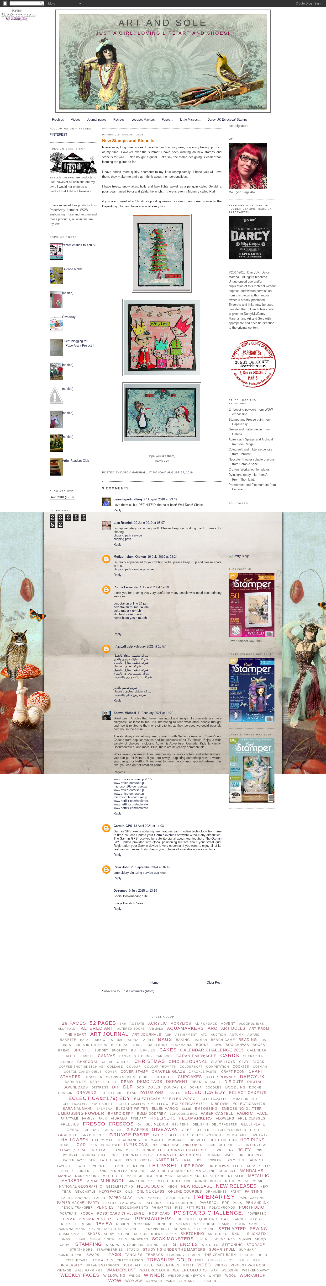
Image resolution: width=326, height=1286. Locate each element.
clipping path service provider (134, 569)
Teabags (154, 1255)
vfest (188, 1265)
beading (248, 1040)
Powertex (256, 1213)
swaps (92, 1255)
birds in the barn (91, 1045)
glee (187, 1130)
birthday (119, 1045)
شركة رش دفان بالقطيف (130, 695)
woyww (133, 1281)
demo (127, 1082)
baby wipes (103, 1040)
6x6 (123, 1023)
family (88, 1118)
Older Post (214, 982)
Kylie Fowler (209, 1160)
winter (215, 1275)
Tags (115, 1254)
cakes (168, 1049)
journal (70, 1155)
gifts (108, 1130)
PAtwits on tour (181, 1203)
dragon (65, 1093)
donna (196, 1087)
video (204, 1265)
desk (196, 1082)
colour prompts (160, 1066)
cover (111, 1071)
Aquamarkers (185, 1028)
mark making (87, 1176)
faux (103, 1118)
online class (150, 1191)
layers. (64, 1166)
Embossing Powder (81, 1113)
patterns (153, 1203)
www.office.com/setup (129, 783)
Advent (228, 1023)
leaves (116, 1166)
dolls (154, 1087)
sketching (192, 1234)
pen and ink (257, 1203)
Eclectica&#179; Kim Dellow (142, 1104)
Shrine (124, 1234)
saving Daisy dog (105, 1229)
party (94, 1203)
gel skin (200, 1124)
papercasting (251, 1198)
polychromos (222, 1207)
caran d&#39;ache (196, 1056)
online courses (185, 1191)
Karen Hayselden (79, 1160)
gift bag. (92, 1130)
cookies (241, 1066)
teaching (175, 1255)
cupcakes (190, 1077)
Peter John (122, 867)
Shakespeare (71, 1234)
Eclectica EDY (205, 1092)
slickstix (257, 1234)
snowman (139, 1239)
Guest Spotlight (207, 1135)
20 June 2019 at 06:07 (149, 523)
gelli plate (253, 1124)
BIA (263, 1040)
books (202, 1045)
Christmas (149, 1061)
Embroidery (120, 1113)
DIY (116, 1087)
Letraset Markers (143, 119)
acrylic (157, 1023)
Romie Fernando (126, 587)
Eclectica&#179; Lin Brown (200, 1104)
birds (66, 1045)
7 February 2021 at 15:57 (140, 646)
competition (217, 1066)
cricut (145, 1077)
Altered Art (97, 1028)
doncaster (175, 1087)
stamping (88, 1244)
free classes (251, 1118)
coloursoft (191, 1066)
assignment (186, 1034)
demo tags (150, 1082)
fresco (94, 1123)
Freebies (58, 119)
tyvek (243, 1260)
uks (256, 1260)
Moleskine (182, 1181)
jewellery (223, 1150)
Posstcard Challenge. (121, 1213)
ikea (93, 1145)
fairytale (70, 1118)
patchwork (130, 1203)
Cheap (107, 1062)
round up (163, 1224)
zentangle (189, 1281)
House (66, 1145)
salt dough (205, 1224)
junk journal (250, 1155)
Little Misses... (190, 119)
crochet (165, 1077)
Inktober (193, 1145)
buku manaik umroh (127, 610)
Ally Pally (67, 1028)
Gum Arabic (237, 1135)
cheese (124, 1062)
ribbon (122, 1224)
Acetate (137, 1023)
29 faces (74, 1023)
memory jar (188, 1176)
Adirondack (206, 1023)
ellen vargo (165, 1108)
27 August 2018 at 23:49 (160, 499)
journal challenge (100, 1155)
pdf (225, 1203)
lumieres (85, 1171)
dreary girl (111, 1093)
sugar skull (222, 1249)
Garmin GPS (123, 826)
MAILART (227, 1171)
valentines (168, 1265)
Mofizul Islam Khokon (130, 556)
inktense (170, 1145)
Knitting (167, 1159)
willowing (114, 1275)
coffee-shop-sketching (81, 1066)
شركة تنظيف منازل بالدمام (131, 662)
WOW (114, 1280)
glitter (202, 1130)
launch (255, 1160)
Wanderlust (121, 1270)
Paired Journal (75, 1198)
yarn (170, 1281)
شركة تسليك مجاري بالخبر (131, 659)
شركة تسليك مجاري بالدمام (132, 673)
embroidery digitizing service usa (137, 872)
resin (86, 1224)
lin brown (218, 1166)
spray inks (225, 1239)
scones (132, 1229)
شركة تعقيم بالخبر (125, 688)
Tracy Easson (130, 1260)
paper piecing (177, 1198)
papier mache (70, 1203)
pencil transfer (77, 1207)
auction (218, 1034)
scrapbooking (156, 1229)
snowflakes (115, 1239)
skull (237, 1234)
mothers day (237, 1181)
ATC (204, 1034)
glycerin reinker (230, 1130)
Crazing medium (121, 1077)
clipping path (122, 539)
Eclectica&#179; (248, 1093)
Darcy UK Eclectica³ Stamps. (228, 119)
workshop (253, 1275)
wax (214, 1270)
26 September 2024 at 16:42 (150, 867)
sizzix (171, 1234)
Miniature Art (141, 1181)
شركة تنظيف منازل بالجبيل (131, 670)
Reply (117, 510)
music (258, 1181)
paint (236, 1191)
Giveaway (69, 317)
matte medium (139, 1176)
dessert (213, 1082)
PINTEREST (58, 134)
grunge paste (129, 1134)
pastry (109, 1203)
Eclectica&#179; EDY (99, 1098)
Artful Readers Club (75, 460)
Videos (75, 119)
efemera (104, 1108)
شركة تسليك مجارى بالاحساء (132, 691)
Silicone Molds (72, 269)
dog (140, 1087)
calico (70, 1056)
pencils (105, 1207)
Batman (200, 1040)
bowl (217, 1045)
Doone (255, 1087)
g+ (139, 1124)
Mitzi (163, 1181)
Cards (229, 1055)
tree (199, 1260)
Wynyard (154, 1281)
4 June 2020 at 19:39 (154, 587)
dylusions (152, 1093)
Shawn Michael (125, 713)
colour (133, 1066)
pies (179, 1207)
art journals (146, 1034)
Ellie (186, 1108)
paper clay (120, 1198)
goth (254, 1130)
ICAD (80, 1145)
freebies (70, 1124)
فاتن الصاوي (125, 646)
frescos (121, 1123)
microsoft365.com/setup (130, 786)
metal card (214, 1176)
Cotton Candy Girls (83, 1071)
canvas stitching (135, 1056)
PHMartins (162, 1207)
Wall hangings (89, 1270)
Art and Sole (163, 23)
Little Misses (247, 1166)
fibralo (119, 1118)
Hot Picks (252, 1140)
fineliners (163, 1118)
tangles (133, 1255)
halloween (75, 1140)
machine (139, 1171)
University (70, 1265)
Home (154, 982)
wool (230, 1275)
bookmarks (182, 1045)
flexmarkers (195, 1118)
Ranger (239, 1219)
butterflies (143, 1050)
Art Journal (109, 1034)
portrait (68, 1213)
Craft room (233, 1071)
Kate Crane (111, 1160)
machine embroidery (171, 1171)
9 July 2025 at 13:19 (143, 890)
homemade (176, 1140)
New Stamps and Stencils (128, 140)
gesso (73, 1130)
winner (154, 1275)
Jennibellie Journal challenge (175, 1150)
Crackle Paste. (203, 1071)
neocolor (150, 1186)
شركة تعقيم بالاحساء (127, 666)
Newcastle (85, 1191)
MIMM (91, 1181)
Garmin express (165, 835)
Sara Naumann (72, 1229)
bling (137, 1045)
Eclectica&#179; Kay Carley (87, 1104)
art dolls (233, 1028)
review (104, 1224)
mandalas (251, 1171)
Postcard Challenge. (209, 1213)
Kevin (131, 1160)
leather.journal (91, 1166)
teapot (194, 1255)
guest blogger (171, 1135)
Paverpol (209, 1203)
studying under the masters (174, 1249)
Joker (260, 1150)
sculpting (204, 1229)
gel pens (180, 1124)
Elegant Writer (132, 1108)
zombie (211, 1281)
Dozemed (120, 890)
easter (174, 1093)
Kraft (187, 1160)
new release (196, 1186)
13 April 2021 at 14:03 (149, 826)
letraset (163, 1165)
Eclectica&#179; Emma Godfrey (229, 1099)
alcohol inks (251, 1023)
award (253, 1034)
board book (157, 1045)
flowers (225, 1118)
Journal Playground (178, 1155)
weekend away (255, 1270)
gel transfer (224, 1124)
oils (129, 1191)
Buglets (119, 1050)
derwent (177, 1082)
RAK (225, 1219)
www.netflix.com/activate (131, 801)
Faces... (167, 119)
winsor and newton (186, 1275)
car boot (164, 1056)
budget (101, 1050)
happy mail (103, 1140)
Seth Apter (232, 1229)
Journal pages (96, 119)
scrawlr (182, 1229)
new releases (236, 1186)
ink (155, 1145)
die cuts (234, 1082)
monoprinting (208, 1181)
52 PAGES (103, 1023)
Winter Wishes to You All (79, 245)
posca (86, 1213)
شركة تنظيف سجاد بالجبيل (131, 655)
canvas (107, 1056)
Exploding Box (183, 1113)
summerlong (71, 1255)
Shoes (94, 1234)
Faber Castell (217, 1113)
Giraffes (137, 1130)
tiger (262, 1255)
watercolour (154, 1270)
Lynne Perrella (112, 1171)
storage (256, 1245)
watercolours (190, 1270)
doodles (213, 1087)
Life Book (192, 1166)
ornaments (216, 1191)
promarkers (153, 1218)
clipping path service (128, 535)
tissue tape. (77, 1260)
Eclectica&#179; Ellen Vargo (165, 1099)
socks (203, 1239)
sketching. (218, 1234)
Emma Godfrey (151, 1113)
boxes (259, 1045)
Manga (65, 1176)
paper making (148, 1198)
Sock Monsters (173, 1238)
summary (247, 1249)
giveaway (165, 1129)
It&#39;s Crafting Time (84, 1150)
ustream (131, 1265)
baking (183, 1040)
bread (64, 1050)
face (262, 1113)
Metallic (236, 1176)
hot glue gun (223, 1140)
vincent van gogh (249, 1265)
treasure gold (169, 1259)
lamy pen (235, 1160)
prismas (123, 1219)
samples (257, 1224)
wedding (230, 1270)
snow (95, 1239)
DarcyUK (252, 1076)
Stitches (210, 1245)
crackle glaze (168, 1071)
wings (134, 1275)
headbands (129, 1140)
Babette (68, 1040)
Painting (254, 1191)
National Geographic (80, 1186)
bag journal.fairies (135, 1040)
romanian (142, 1224)
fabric (245, 1113)
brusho (82, 1050)
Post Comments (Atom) (137, 991)
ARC (213, 1028)
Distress (100, 1087)
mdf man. (165, 1176)
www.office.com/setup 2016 (133, 779)
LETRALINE (136, 1166)
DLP (128, 1086)
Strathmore (81, 1249)
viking (221, 1265)
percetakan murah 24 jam (131, 607)
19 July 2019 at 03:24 (162, 556)
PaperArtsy (214, 1197)
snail (81, 1239)
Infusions (136, 1145)
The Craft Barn (220, 1255)
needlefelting (119, 1186)
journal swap (219, 1155)
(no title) (67, 293)
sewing (258, 1229)
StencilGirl (158, 1245)
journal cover (137, 1155)
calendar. (257, 1050)
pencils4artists (133, 1207)
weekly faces (80, 1275)
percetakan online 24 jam (131, 603)
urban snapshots (102, 1265)
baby (84, 1040)
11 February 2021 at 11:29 (155, 713)
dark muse (75, 1082)
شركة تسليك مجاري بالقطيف (133, 677)
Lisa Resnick (123, 523)
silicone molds (148, 1234)
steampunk (133, 1245)
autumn (237, 1034)
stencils (185, 1244)
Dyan (132, 1093)
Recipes (119, 119)
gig (120, 1130)
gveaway (260, 1135)
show (109, 1234)
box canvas (237, 1045)
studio (133, 1249)
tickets (246, 1255)
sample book (232, 1224)
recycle (69, 1224)
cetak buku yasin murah (130, 618)
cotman (260, 1066)
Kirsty (146, 1160)
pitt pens (196, 1207)
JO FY (244, 1149)
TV (231, 1260)
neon (172, 1186)
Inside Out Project (224, 1145)
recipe (256, 1219)
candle (87, 1056)
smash (67, 1239)
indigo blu (111, 1145)
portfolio (252, 1207)
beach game (223, 1040)
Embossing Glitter (241, 1108)
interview (256, 1145)
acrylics (181, 1023)
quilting (208, 1219)
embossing (206, 1108)
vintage (64, 1270)
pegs (237, 1203)
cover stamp (134, 1071)
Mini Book (113, 1181)
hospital (198, 1140)
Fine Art (138, 1118)
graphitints (93, 1135)
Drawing (86, 1093)
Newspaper (110, 1191)
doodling (235, 1087)
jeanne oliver (125, 1150)
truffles (216, 1260)
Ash (168, 1034)
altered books (131, 1028)
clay (244, 1062)
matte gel (113, 1176)
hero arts (153, 1140)
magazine (206, 1171)
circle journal (187, 1061)
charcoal (87, 1062)
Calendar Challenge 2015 (212, 1050)
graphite (68, 1135)
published (185, 1219)
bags (165, 1039)
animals (156, 1028)
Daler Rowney (221, 1077)
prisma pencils (96, 1219)
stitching (232, 1245)
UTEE (148, 1265)
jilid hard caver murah (128, 614)
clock (258, 1062)
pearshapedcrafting (128, 499)
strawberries (109, 1249)
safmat (183, 1224)
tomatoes (102, 1260)
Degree (110, 1082)
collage (115, 1066)
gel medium (157, 1124)
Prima (69, 1219)
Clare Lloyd (223, 1062)
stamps (112, 1245)
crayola (93, 1077)
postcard (159, 1213)
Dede (95, 1082)
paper (99, 1198)
